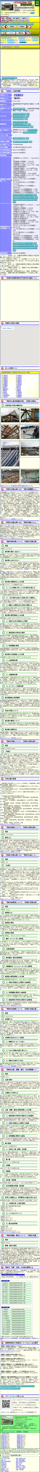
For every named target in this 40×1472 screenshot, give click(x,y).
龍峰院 (20, 384)
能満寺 (20, 380)
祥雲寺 (6, 396)
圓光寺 (19, 386)
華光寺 (5, 387)
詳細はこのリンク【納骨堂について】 (11, 1005)
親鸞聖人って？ (5, 1469)
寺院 (10, 1123)
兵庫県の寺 (19, 1434)
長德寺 (20, 375)
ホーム (32, 12)
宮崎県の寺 (19, 1446)
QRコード (26, 1402)
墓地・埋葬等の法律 (21, 1458)
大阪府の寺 (3, 1434)
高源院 (20, 392)
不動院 (6, 381)
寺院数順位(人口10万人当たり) (23, 197)
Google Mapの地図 (19, 114)
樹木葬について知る (21, 1466)
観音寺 (19, 387)
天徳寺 (20, 377)
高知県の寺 (3, 1443)
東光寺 (20, 378)
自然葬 (26, 569)
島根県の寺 (19, 1437)
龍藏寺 (6, 384)
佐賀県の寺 (3, 1444)
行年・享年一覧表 (5, 1458)
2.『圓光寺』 (20, 33)
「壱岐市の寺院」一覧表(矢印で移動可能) (14, 30)
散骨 (25, 571)
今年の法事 (3, 1466)
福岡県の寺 (19, 1443)
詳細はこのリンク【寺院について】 (10, 824)
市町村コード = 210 (30, 132)
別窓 (28, 114)
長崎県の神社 (35, 38)
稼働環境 (19, 1431)
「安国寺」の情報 (19, 138)
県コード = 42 (32, 130)
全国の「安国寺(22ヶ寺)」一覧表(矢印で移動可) (17, 24)
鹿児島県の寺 (4, 1447)
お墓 (23, 842)
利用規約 (25, 1431)
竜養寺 (6, 386)
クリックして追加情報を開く (12, 1455)
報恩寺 (20, 381)
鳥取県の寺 (3, 1437)
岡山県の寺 (3, 1439)
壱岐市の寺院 (10, 42)
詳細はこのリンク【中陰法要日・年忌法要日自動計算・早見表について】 (19, 1338)
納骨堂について (5, 1468)
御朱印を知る (19, 1462)
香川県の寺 (3, 1442)
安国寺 (9, 91)
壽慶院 (20, 395)
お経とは (3, 1460)
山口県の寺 (3, 1440)
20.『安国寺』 (21, 26)
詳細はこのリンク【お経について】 (10, 899)
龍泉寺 (20, 383)
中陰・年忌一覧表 (20, 1465)
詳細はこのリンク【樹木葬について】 (11, 738)
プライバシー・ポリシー (8, 1431)
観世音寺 (5, 389)
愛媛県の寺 (19, 1442)
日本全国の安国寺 (19, 108)
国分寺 (20, 393)
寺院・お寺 (18, 1464)
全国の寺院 (22, 40)
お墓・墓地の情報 (20, 1460)
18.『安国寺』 (11, 26)
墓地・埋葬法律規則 (6, 1461)
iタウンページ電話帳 (20, 124)
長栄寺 (6, 375)
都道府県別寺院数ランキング (23, 194)
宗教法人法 (3, 1465)
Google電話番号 (18, 122)
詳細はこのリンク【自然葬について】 (11, 1066)
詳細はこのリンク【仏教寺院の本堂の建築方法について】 (16, 486)
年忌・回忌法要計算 (21, 1461)
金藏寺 (19, 390)
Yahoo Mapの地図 (19, 116)
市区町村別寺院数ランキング (23, 243)
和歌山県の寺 (20, 1436)
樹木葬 (11, 1033)
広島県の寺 (19, 1439)
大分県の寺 (3, 1446)
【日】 (31, 1276)
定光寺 (6, 377)
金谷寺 (5, 392)
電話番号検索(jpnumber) (21, 126)
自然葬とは (3, 1462)
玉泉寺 (19, 389)
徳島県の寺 (19, 1440)
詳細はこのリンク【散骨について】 (10, 851)
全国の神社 (21, 38)
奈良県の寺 (3, 1436)
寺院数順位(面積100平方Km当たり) (25, 199)
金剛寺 (5, 390)
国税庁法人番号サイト (20, 141)
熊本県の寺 (19, 1444)
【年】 (3, 1276)
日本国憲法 (3, 1464)
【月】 (21, 1276)
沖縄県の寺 (19, 1447)
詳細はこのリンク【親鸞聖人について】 (11, 519)
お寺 (13, 1126)
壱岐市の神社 (10, 40)
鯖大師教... (7, 395)
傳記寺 (6, 378)
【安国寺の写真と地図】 (9, 78)
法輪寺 (6, 383)
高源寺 (6, 393)
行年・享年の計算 (20, 1468)
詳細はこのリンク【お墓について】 (10, 1232)
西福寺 (20, 396)
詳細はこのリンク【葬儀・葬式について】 (12, 1264)
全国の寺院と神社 (6, 38)
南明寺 (6, 380)
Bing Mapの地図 (18, 118)
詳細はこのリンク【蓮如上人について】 (11, 538)
